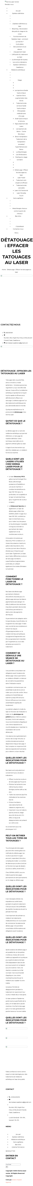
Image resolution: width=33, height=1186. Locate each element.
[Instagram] (8, 1083)
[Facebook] (12, 1083)
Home (4, 269)
